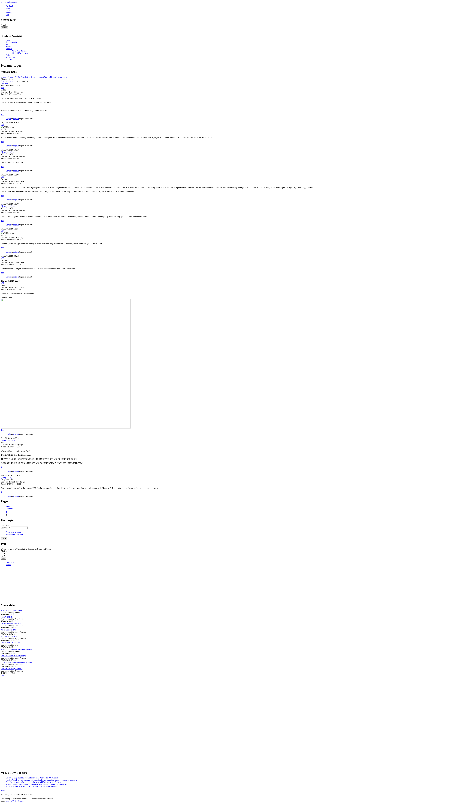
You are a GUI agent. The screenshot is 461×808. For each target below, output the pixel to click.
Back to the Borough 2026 (11, 623)
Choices (4, 551)
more (3, 675)
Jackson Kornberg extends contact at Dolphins (18, 649)
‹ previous (9, 508)
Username (5, 525)
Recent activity (11, 42)
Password (5, 528)
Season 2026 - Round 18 (10, 643)
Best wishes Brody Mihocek (11, 669)
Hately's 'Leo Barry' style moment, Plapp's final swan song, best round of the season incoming (41, 780)
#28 (2, 258)
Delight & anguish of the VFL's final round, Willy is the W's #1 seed (32, 778)
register (11, 81)
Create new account (13, 532)
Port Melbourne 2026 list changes (13, 656)
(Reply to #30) (6, 477)
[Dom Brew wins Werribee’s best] (66, 428)
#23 (2, 125)
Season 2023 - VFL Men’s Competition (52, 77)
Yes (5, 553)
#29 (2, 283)
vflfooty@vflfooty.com (14, 801)
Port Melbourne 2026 (9, 636)
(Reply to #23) (6, 152)
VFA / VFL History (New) (25, 77)
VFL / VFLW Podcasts (19, 53)
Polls (7, 55)
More (3, 791)
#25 (2, 177)
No (5, 556)
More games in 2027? (9, 630)
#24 (13, 152)
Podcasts (9, 49)
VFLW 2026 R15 (7, 617)
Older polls (10, 562)
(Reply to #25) (6, 206)
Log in (3, 81)
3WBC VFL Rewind (19, 51)
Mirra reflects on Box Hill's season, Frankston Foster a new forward (31, 786)
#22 (2, 88)
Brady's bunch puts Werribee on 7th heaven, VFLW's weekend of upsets (33, 782)
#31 (13, 477)
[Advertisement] (73, 584)
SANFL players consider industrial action (16, 662)
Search (4, 25)
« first (8, 506)
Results (8, 565)
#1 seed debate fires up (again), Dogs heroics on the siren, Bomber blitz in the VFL (37, 784)
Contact (9, 59)
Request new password (14, 534)
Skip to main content (9, 2)
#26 (13, 206)
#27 (2, 231)
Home (8, 40)
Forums (9, 46)
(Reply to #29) (6, 440)
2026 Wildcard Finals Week (11, 610)
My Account (10, 57)
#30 (13, 440)
